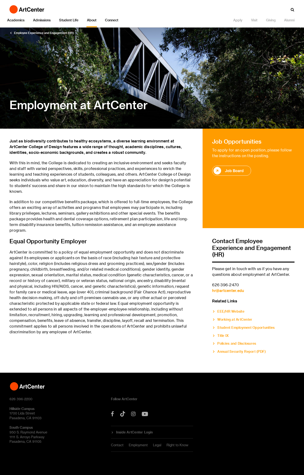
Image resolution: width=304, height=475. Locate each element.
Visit (254, 20)
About (91, 20)
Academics (15, 20)
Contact (117, 445)
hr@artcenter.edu (228, 290)
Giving (271, 20)
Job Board (234, 170)
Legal (157, 445)
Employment (138, 445)
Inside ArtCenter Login (134, 432)
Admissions (42, 20)
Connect (111, 20)
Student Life (68, 20)
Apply (237, 20)
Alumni (289, 20)
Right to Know (177, 445)
